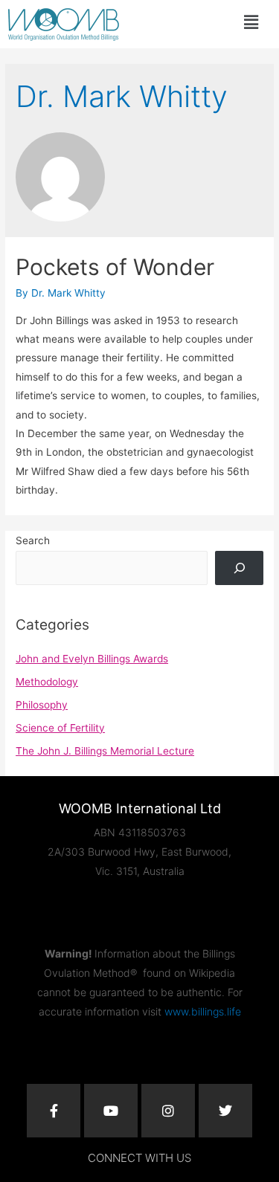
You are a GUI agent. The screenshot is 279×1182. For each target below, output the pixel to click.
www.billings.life (202, 1011)
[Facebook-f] (53, 1110)
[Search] (239, 568)
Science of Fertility (60, 728)
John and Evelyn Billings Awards (92, 659)
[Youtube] (111, 1110)
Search (33, 540)
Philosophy (42, 705)
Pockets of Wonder (115, 266)
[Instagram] (168, 1110)
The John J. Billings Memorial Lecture (105, 751)
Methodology (47, 682)
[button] (250, 22)
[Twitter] (225, 1110)
